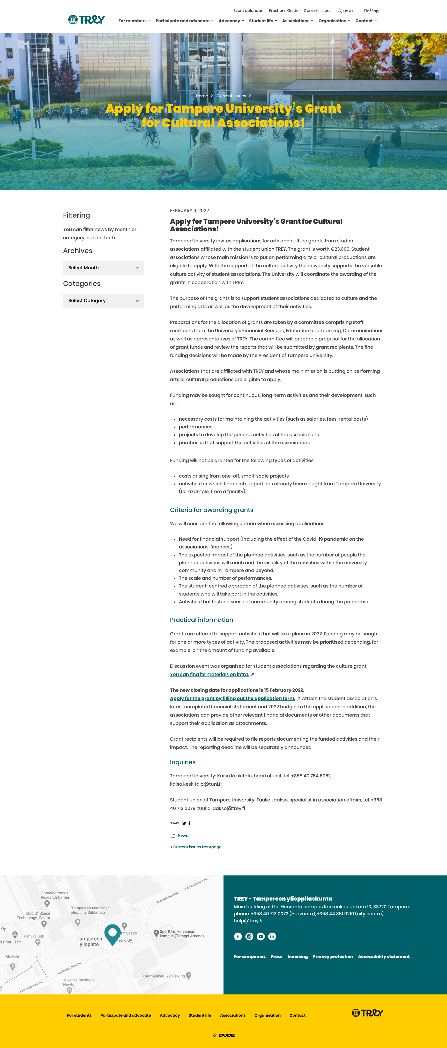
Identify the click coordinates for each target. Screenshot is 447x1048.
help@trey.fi (248, 921)
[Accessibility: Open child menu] (149, 20)
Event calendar (248, 11)
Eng (375, 11)
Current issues (317, 11)
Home (202, 96)
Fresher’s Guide (284, 11)
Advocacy (229, 21)
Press (276, 957)
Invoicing (297, 957)
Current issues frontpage (196, 847)
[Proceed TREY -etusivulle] (368, 1016)
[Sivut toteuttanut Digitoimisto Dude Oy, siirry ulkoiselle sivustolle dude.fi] (224, 1036)
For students (79, 1016)
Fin (366, 11)
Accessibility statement (384, 957)
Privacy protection (333, 957)
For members (132, 21)
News (183, 835)
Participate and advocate (183, 21)
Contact (364, 21)
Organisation (332, 21)
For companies (250, 957)
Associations (295, 21)
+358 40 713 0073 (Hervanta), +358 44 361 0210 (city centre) (317, 914)
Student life (261, 21)
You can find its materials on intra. (209, 674)
